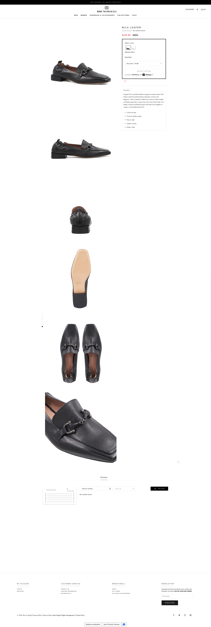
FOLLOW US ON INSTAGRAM (121, 593)
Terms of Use (47, 615)
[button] (144, 30)
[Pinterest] (191, 615)
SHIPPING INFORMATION (68, 591)
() (204, 9)
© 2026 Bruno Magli (24, 615)
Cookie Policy (80, 615)
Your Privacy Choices (111, 624)
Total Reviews (70, 491)
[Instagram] (185, 615)
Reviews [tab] (103, 477)
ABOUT (114, 589)
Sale (134, 15)
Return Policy (66, 593)
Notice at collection (93, 624)
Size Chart (128, 57)
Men (76, 15)
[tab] (126, 90)
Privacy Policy (37, 615)
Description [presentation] (126, 90)
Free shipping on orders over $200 (105, 2)
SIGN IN (19, 589)
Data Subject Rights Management (63, 615)
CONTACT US (65, 589)
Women (84, 15)
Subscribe (170, 603)
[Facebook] (174, 615)
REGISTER (20, 591)
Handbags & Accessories (102, 15)
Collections (123, 15)
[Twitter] (180, 615)
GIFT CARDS (116, 591)
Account (190, 9)
